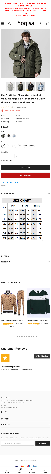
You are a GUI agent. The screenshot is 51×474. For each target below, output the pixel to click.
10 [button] (36, 336)
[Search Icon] (9, 23)
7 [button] (29, 336)
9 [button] (33, 336)
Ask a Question (10, 182)
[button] (14, 107)
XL (14, 146)
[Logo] (25, 23)
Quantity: (4, 152)
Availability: (5, 122)
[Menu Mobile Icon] (2, 23)
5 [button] (24, 336)
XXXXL (32, 146)
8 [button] (31, 336)
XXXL (25, 146)
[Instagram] (6, 412)
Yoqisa (18, 115)
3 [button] (19, 336)
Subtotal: (4, 161)
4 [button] (22, 336)
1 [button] (14, 336)
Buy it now (25, 175)
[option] (25, 53)
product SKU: (5, 119)
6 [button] (26, 336)
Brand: (3, 115)
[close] (49, 9)
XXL (20, 146)
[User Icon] (41, 23)
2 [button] (17, 336)
